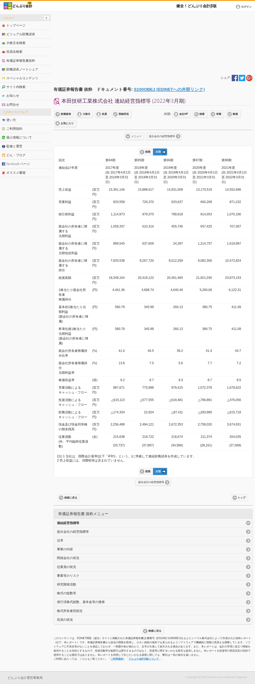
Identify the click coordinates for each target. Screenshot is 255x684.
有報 (218, 114)
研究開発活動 (66, 584)
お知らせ (12, 95)
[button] (244, 6)
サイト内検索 (16, 87)
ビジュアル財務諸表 (20, 34)
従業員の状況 (66, 567)
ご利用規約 (117, 658)
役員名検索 (14, 51)
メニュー (136, 136)
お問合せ (12, 104)
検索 (202, 114)
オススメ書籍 (16, 172)
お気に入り (67, 123)
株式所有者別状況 (69, 611)
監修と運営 (14, 146)
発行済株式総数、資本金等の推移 (81, 602)
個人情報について (19, 137)
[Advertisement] (153, 42)
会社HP (183, 114)
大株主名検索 (16, 43)
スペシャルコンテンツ (22, 78)
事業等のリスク (68, 575)
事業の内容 (65, 549)
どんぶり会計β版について (144, 658)
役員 (104, 114)
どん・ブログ (16, 155)
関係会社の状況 (68, 558)
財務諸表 (66, 114)
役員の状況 (65, 619)
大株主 (86, 114)
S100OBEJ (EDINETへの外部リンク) (169, 89)
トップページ (16, 25)
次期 (158, 151)
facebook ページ (18, 164)
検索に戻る (70, 497)
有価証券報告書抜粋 (20, 60)
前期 (147, 151)
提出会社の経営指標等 (162, 136)
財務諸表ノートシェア (22, 69)
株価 (235, 114)
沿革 (60, 540)
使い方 (11, 120)
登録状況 (124, 114)
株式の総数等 (66, 593)
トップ (241, 497)
